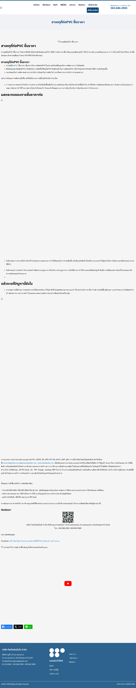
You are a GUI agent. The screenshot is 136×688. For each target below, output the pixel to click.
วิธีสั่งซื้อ (63, 5)
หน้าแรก (36, 5)
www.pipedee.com (30, 463)
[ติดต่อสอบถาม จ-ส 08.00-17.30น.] (107, 7)
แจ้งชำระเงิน (92, 5)
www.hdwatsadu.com (46, 463)
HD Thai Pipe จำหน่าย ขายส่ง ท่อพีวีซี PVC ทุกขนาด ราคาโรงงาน (34, 541)
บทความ (72, 5)
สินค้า (55, 5)
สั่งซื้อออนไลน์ (93, 10)
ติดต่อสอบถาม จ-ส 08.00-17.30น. (121, 5)
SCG (110, 52)
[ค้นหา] (101, 7)
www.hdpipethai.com (11, 463)
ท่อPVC (15, 65)
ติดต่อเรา (81, 5)
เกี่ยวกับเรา (46, 5)
